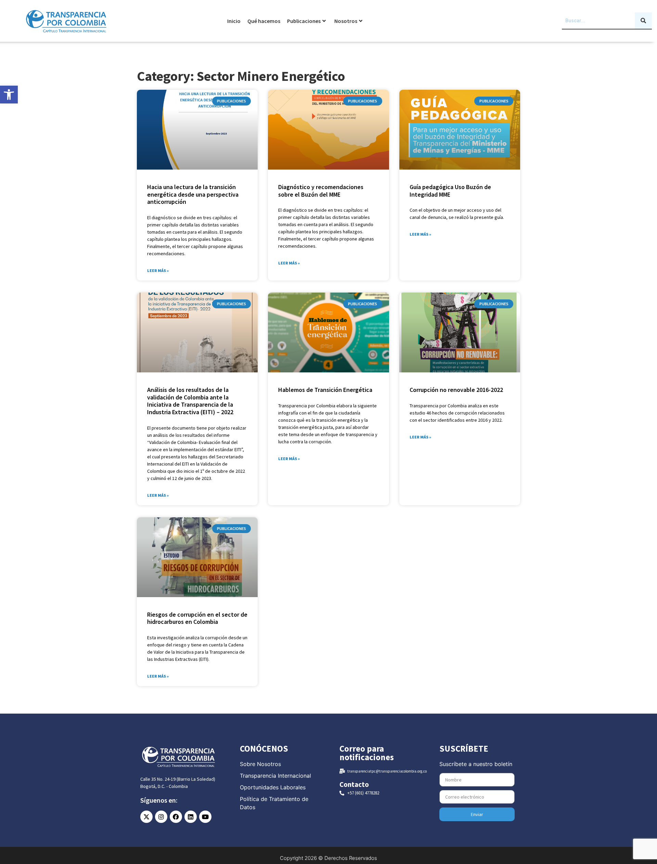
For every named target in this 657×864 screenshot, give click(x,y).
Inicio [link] (234, 20)
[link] (9, 94)
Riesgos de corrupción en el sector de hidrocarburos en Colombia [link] (197, 618)
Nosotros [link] (345, 20)
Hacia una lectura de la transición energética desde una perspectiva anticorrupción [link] (193, 194)
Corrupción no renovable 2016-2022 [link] (456, 390)
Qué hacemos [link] (263, 20)
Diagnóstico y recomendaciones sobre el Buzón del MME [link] (320, 190)
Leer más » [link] (158, 270)
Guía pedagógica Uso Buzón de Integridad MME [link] (450, 190)
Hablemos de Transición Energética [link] (325, 390)
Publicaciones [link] (304, 20)
